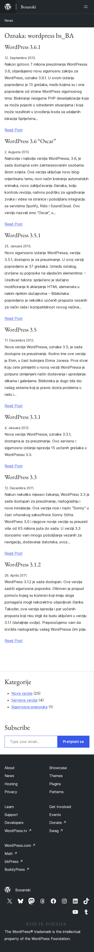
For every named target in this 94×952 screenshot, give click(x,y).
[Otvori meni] (86, 7)
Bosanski (23, 890)
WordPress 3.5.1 (23, 235)
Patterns (56, 792)
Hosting (11, 784)
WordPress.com (20, 845)
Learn (9, 806)
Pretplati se (73, 741)
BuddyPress (17, 869)
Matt (11, 853)
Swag (56, 830)
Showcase (58, 768)
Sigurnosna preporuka (29, 707)
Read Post (14, 130)
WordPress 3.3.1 (23, 417)
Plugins (55, 784)
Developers (14, 822)
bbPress (14, 861)
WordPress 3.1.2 (23, 564)
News (9, 20)
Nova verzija (21, 693)
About (10, 768)
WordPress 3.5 (21, 329)
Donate (57, 822)
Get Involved (60, 806)
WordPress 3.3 (21, 477)
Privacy (11, 792)
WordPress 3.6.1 (23, 47)
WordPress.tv (18, 830)
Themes (56, 775)
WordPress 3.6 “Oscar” (30, 141)
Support (11, 814)
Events (55, 814)
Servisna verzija (24, 700)
